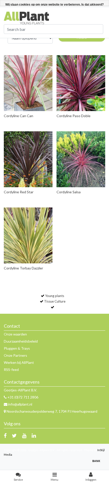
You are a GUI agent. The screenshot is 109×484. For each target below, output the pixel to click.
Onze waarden (15, 334)
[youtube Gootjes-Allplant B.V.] (24, 435)
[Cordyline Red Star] (28, 159)
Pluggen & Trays (17, 348)
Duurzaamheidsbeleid (21, 341)
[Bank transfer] (97, 463)
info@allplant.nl (20, 404)
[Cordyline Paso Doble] (81, 83)
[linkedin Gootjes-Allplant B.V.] (34, 435)
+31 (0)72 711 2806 (22, 397)
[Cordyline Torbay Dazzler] (28, 235)
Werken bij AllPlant (19, 362)
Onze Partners (15, 355)
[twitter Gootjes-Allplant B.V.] (14, 435)
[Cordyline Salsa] (81, 159)
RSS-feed (11, 369)
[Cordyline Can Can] (28, 83)
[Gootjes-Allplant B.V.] (26, 17)
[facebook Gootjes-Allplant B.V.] (5, 435)
